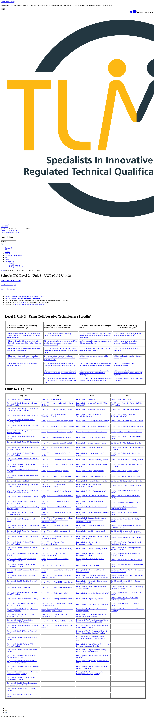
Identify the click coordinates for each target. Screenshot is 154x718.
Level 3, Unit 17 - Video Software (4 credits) (126, 485)
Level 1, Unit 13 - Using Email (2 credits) (55, 471)
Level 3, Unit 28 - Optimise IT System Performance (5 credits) (124, 508)
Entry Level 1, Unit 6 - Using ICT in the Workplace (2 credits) (20, 432)
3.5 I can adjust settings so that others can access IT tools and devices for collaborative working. (95, 364)
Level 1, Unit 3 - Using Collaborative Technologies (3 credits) (53, 415)
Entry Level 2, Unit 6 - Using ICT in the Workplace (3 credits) (20, 513)
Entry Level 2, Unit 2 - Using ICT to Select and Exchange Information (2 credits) (22, 491)
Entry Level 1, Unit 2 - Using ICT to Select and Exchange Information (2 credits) (22, 409)
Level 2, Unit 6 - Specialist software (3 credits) (91, 432)
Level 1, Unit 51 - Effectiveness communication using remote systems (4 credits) (57, 610)
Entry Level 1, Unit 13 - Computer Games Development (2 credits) (21, 465)
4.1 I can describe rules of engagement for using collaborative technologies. (127, 334)
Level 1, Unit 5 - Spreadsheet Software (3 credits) (57, 426)
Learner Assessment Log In (10, 230)
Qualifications (9, 261)
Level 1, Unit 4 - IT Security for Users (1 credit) (57, 421)
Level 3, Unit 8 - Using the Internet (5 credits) (126, 443)
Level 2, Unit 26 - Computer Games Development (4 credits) (88, 543)
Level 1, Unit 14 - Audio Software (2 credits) (56, 476)
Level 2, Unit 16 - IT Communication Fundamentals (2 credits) (88, 485)
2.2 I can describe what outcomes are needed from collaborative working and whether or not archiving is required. (60, 343)
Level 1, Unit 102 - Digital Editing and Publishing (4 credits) (54, 615)
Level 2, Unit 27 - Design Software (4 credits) (91, 548)
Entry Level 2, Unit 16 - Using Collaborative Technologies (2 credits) (21, 560)
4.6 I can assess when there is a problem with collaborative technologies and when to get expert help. (128, 373)
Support (7, 254)
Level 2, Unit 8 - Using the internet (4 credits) (91, 443)
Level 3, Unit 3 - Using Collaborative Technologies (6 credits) (123, 415)
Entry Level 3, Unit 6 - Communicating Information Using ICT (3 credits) (20, 621)
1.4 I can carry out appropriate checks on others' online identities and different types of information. (23, 357)
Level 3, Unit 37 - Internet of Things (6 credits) (126, 537)
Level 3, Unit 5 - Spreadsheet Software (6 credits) (127, 426)
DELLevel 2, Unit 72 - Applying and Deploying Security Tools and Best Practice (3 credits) (92, 632)
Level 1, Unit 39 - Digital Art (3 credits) (54, 593)
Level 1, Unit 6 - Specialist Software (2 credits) (57, 432)
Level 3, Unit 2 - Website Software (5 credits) (126, 409)
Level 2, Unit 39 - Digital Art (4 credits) (89, 599)
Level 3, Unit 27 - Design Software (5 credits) (126, 502)
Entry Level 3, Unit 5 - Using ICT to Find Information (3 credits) (20, 615)
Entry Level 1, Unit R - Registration (18, 399)
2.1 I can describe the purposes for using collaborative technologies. (57, 334)
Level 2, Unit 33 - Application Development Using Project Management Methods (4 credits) (91, 576)
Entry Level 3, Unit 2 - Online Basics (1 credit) (22, 599)
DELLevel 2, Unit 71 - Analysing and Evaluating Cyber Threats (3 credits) (92, 626)
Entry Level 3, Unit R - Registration (18, 587)
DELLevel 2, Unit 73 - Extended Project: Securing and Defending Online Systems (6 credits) (90, 638)
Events (7, 252)
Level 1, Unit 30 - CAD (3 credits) (52, 565)
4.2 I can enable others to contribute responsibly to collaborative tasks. (125, 342)
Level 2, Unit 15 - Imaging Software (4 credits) (91, 481)
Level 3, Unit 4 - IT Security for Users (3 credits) (127, 421)
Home (3, 270)
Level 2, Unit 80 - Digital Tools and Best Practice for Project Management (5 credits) (92, 645)
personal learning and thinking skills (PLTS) (29, 304)
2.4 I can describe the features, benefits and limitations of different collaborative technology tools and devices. (59, 358)
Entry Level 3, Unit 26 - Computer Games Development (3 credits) (21, 678)
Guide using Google (8, 289)
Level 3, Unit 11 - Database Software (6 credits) (127, 460)
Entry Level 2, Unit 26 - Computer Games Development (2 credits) (21, 565)
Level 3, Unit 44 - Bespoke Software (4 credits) (126, 560)
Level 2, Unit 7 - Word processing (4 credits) (91, 437)
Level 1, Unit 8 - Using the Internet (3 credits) (56, 443)
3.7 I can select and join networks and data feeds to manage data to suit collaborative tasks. (95, 379)
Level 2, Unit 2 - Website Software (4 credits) (91, 409)
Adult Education (14, 265)
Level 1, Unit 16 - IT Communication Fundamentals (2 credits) (53, 485)
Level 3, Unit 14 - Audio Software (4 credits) (126, 476)
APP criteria (22, 302)
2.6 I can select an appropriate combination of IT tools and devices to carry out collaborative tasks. (60, 372)
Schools (11, 263)
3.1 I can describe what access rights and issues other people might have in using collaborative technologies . (95, 335)
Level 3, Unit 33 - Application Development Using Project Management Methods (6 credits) (126, 532)
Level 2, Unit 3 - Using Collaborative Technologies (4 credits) (88, 415)
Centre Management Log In (10, 232)
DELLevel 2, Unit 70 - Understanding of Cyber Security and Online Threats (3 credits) (92, 621)
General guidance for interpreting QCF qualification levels (24, 296)
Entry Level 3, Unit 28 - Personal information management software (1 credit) (22, 684)
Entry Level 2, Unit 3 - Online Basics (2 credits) (22, 497)
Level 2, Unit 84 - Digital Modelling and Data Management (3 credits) (91, 667)
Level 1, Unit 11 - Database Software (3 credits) (57, 460)
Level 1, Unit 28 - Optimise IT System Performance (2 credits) (54, 554)
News (7, 259)
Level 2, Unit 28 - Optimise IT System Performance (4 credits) (89, 554)
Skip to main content (7, 2)
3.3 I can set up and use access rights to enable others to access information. (95, 349)
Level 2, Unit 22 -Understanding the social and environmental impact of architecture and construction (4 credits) (91, 520)
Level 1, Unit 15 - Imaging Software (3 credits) (57, 481)
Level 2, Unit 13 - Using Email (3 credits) (90, 471)
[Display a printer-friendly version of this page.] (6, 710)
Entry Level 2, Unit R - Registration (18, 481)
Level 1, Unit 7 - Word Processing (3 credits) (56, 437)
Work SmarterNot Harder (5, 226)
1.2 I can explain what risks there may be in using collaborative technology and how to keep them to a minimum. (24, 343)
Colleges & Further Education (19, 267)
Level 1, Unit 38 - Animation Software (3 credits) (57, 587)
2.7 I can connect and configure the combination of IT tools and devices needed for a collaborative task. (60, 380)
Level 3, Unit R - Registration (121, 399)
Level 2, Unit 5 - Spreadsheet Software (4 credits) (92, 426)
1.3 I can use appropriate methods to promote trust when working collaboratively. (23, 349)
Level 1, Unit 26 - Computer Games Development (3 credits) (53, 543)
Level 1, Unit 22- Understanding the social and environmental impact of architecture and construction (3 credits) (56, 520)
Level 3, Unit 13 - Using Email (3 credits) (125, 471)
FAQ (6, 257)
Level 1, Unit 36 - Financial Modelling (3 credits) (57, 582)
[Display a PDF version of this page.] (6, 712)
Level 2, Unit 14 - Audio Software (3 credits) (91, 476)
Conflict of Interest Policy (13, 255)
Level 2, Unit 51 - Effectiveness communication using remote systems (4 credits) (92, 615)
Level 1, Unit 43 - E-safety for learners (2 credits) (57, 599)
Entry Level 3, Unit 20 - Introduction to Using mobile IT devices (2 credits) (22, 662)
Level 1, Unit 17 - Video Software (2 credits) (56, 491)
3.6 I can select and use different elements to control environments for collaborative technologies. (94, 373)
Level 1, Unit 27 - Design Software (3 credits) (56, 548)
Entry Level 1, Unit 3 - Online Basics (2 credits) (22, 415)
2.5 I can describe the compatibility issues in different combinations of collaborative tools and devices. (60, 365)
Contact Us (8, 248)
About (7, 250)
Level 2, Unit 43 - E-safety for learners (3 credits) (92, 604)
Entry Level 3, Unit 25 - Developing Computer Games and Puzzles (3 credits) (22, 673)
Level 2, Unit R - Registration (86, 399)
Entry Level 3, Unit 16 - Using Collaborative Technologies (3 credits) (21, 656)
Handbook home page (8, 285)
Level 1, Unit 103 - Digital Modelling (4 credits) (57, 621)
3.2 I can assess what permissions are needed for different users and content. (95, 342)
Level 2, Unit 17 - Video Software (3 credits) (91, 491)
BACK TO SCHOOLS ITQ (11, 281)
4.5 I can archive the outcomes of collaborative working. (124, 364)
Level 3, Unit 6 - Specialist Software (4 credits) (126, 432)
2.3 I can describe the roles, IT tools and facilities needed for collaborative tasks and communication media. (60, 350)
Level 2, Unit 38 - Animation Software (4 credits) (92, 593)
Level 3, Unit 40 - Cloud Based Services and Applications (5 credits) (126, 543)
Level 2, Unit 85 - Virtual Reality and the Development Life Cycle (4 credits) (89, 673)
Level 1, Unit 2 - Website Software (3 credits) (56, 409)
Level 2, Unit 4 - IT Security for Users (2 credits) (92, 421)
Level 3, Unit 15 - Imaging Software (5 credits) (126, 481)
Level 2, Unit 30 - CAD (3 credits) (87, 565)
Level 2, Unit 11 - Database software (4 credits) (92, 460)
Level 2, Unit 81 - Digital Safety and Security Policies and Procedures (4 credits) (91, 650)
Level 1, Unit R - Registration (51, 399)
